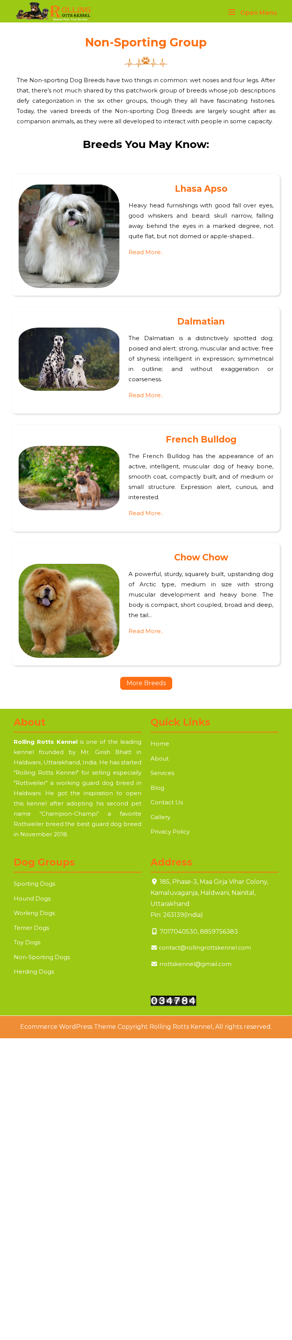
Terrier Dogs (31, 927)
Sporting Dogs (34, 883)
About (160, 758)
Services (162, 773)
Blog (157, 787)
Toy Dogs (27, 942)
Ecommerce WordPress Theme (68, 1026)
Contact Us (167, 802)
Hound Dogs (32, 898)
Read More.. (146, 252)
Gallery (160, 817)
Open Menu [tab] (258, 13)
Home (160, 743)
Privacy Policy (170, 831)
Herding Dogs (34, 971)
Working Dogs (34, 913)
